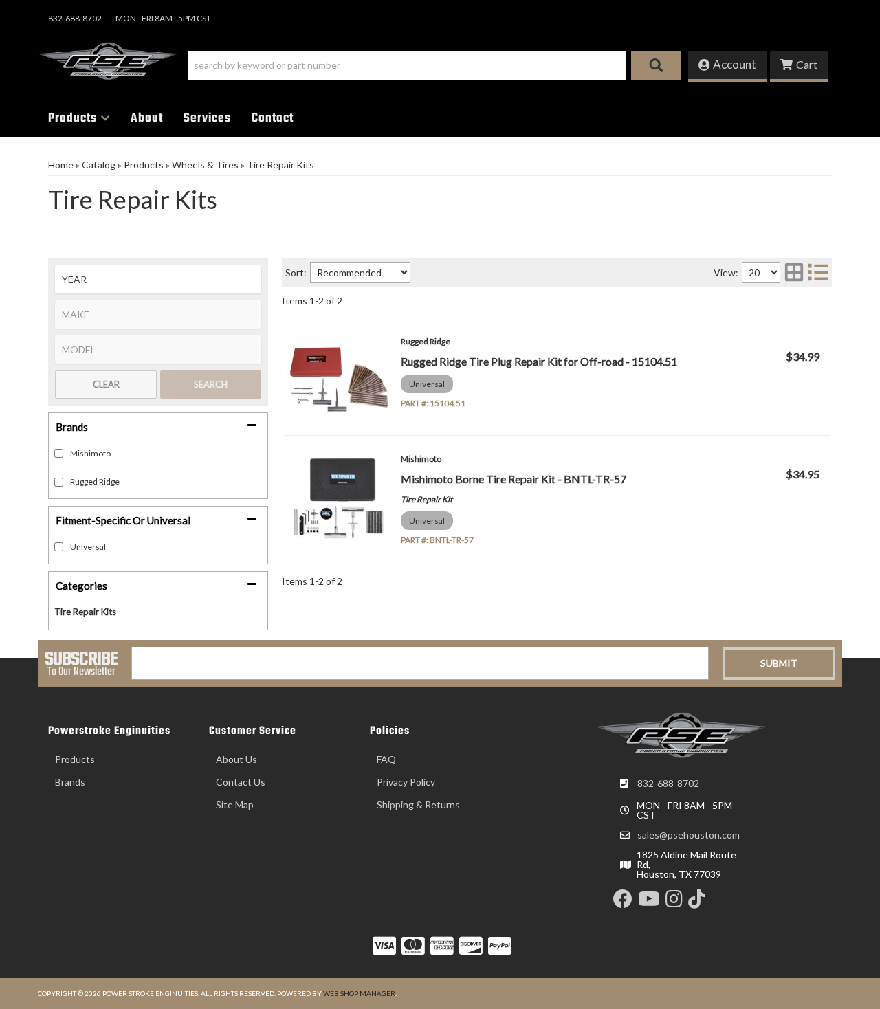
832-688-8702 (668, 783)
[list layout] (818, 272)
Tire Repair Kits (85, 611)
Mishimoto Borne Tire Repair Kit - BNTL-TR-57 (513, 478)
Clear (106, 384)
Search (211, 384)
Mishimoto (90, 453)
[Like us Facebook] (622, 902)
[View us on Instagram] (674, 902)
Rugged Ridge (95, 481)
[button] (434, 65)
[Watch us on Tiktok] (696, 902)
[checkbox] (58, 546)
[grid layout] (794, 272)
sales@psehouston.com (688, 835)
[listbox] (158, 279)
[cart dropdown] (799, 66)
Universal (88, 547)
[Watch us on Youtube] (649, 902)
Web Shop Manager (359, 993)
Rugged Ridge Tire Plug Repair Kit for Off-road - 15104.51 (539, 361)
